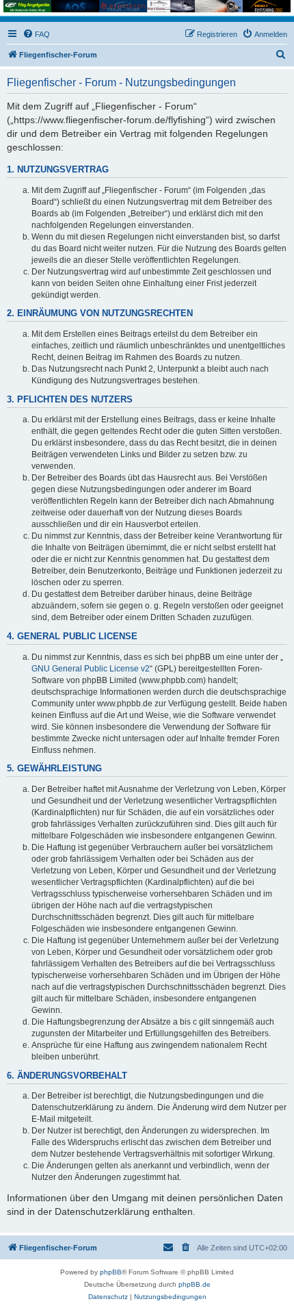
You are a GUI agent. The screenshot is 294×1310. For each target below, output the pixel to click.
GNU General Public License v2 (90, 668)
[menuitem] (36, 34)
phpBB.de (194, 1284)
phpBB (111, 1272)
